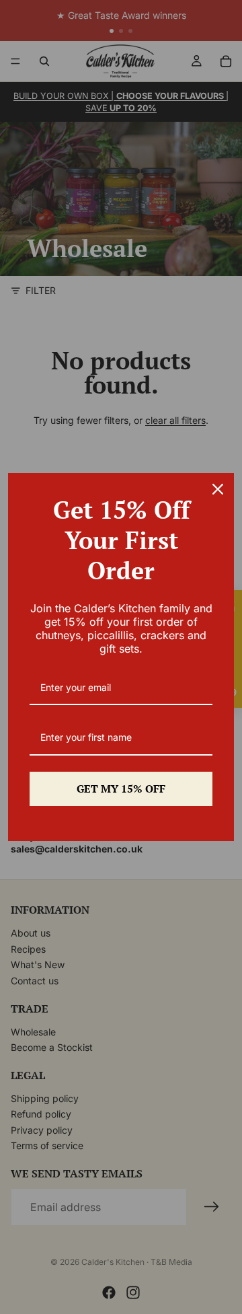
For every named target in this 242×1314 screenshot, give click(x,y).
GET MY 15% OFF (121, 788)
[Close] (218, 489)
